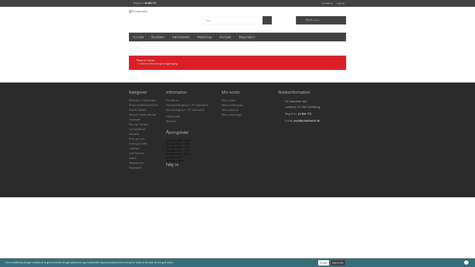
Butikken (158, 37)
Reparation (247, 37)
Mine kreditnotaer (232, 105)
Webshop (204, 37)
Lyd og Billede (137, 129)
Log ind (340, 3)
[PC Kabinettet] (163, 19)
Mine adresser (230, 110)
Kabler (133, 158)
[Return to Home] (132, 49)
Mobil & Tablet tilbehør (142, 114)
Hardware (135, 119)
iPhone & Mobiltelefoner (143, 105)
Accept (323, 262)
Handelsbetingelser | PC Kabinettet (187, 105)
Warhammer (136, 163)
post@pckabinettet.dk (307, 120)
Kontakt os (327, 3)
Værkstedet (181, 37)
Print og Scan (137, 139)
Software (134, 148)
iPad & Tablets (137, 110)
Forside (138, 37)
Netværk (134, 134)
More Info (337, 262)
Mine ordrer (229, 100)
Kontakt (225, 37)
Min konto (231, 92)
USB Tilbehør (136, 153)
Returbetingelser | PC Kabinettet (185, 110)
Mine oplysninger (232, 114)
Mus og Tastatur (138, 124)
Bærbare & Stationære (142, 100)
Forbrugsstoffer (138, 143)
